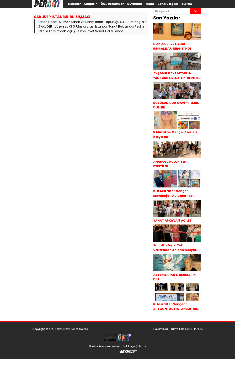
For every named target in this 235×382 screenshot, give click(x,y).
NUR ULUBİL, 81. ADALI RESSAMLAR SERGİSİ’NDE (172, 46)
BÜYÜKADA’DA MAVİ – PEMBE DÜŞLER (176, 105)
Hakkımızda (160, 329)
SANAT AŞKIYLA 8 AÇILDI (172, 220)
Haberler (74, 4)
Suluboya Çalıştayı (134, 346)
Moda (150, 4)
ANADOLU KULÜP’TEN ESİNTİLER (169, 163)
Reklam (186, 329)
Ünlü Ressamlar (112, 4)
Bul (195, 11)
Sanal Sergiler (168, 4)
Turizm (186, 4)
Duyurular (134, 4)
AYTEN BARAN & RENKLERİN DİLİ (174, 277)
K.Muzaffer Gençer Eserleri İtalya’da (175, 134)
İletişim (198, 329)
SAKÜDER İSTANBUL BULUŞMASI (62, 16)
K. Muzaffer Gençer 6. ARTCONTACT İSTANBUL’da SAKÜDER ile (175, 306)
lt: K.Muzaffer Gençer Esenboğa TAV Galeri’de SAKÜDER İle (173, 193)
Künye (174, 329)
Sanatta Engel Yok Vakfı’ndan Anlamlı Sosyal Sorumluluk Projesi (174, 247)
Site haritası (96, 346)
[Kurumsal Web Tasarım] (128, 352)
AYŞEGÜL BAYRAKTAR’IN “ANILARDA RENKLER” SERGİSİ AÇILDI (176, 75)
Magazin (90, 4)
